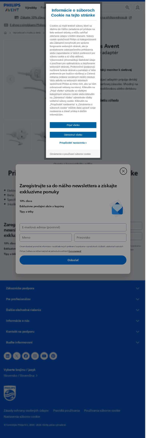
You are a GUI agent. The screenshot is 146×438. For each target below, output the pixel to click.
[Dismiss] (122, 171)
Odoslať (71, 260)
